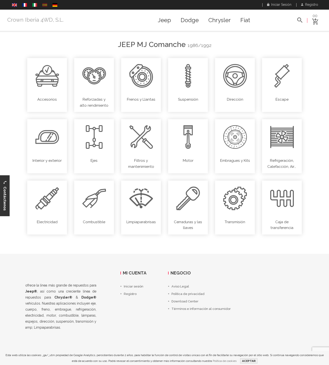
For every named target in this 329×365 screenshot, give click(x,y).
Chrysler (219, 20)
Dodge (190, 20)
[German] (55, 5)
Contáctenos (5, 197)
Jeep (164, 20)
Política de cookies (225, 361)
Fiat (245, 20)
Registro (310, 5)
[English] (14, 5)
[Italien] (34, 5)
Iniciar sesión (280, 5)
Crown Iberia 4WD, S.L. (35, 20)
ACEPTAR (249, 361)
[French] (24, 5)
